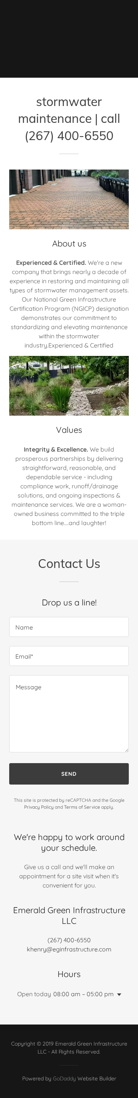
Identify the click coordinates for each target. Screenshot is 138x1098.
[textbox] (69, 627)
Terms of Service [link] (82, 807)
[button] (118, 995)
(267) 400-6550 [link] (69, 940)
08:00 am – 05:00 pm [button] (83, 994)
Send (69, 773)
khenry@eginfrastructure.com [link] (69, 949)
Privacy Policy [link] (39, 807)
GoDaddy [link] (64, 1078)
